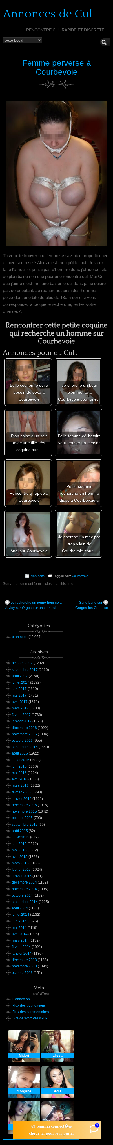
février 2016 (21, 792)
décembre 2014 (24, 882)
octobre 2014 (22, 895)
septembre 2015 (25, 825)
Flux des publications (29, 1006)
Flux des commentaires (30, 1012)
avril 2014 (20, 934)
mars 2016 (20, 786)
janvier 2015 (22, 876)
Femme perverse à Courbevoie (56, 67)
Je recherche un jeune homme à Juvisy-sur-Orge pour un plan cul (33, 605)
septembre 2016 (25, 747)
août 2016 (20, 753)
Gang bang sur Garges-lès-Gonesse (91, 605)
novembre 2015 (24, 811)
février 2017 (21, 715)
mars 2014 (20, 940)
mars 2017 (20, 708)
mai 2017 (19, 696)
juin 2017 (19, 689)
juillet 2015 (20, 837)
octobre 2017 (22, 663)
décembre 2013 (24, 960)
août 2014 (20, 908)
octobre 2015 (22, 818)
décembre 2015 (24, 805)
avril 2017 (20, 702)
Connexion (21, 999)
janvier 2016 (22, 799)
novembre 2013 (24, 966)
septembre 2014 (25, 902)
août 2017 (20, 676)
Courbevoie (80, 576)
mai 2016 (19, 773)
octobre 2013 (22, 973)
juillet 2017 (20, 682)
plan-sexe (38, 576)
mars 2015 (20, 863)
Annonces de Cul (47, 14)
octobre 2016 (22, 741)
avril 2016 (20, 779)
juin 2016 (19, 766)
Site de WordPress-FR (30, 1018)
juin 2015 (19, 844)
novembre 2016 (24, 734)
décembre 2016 (24, 728)
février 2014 (21, 947)
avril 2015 (20, 857)
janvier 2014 (22, 954)
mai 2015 (19, 850)
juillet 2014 (20, 915)
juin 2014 (19, 921)
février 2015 (21, 870)
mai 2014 (19, 928)
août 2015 (20, 831)
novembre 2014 (24, 889)
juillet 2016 (20, 760)
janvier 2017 (22, 721)
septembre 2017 (25, 670)
